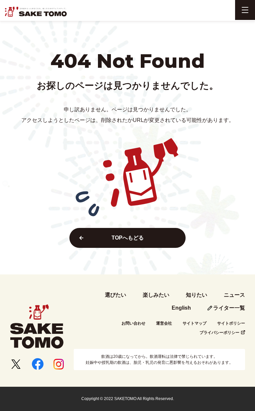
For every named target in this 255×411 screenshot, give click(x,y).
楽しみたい (156, 295)
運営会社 (164, 323)
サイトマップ (195, 323)
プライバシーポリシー (219, 332)
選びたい (115, 295)
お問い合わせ (133, 323)
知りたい (196, 295)
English (181, 308)
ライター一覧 (229, 308)
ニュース (234, 295)
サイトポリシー (231, 323)
